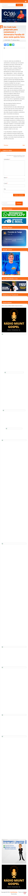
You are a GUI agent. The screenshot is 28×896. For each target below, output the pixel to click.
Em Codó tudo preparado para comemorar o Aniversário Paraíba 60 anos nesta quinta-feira (14, 32)
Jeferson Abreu (15, 40)
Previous (6, 145)
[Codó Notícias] (14, 15)
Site (5, 189)
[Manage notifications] (25, 893)
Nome (5, 177)
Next (24, 145)
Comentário (7, 159)
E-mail (6, 183)
